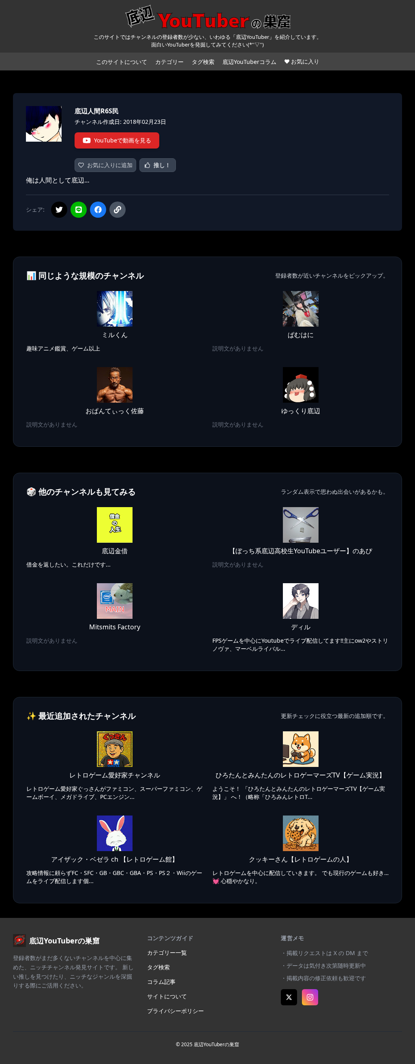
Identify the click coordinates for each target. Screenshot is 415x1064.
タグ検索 (203, 62)
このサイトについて (121, 62)
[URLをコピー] (117, 210)
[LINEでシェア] (79, 210)
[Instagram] (310, 997)
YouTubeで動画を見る (122, 140)
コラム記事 (161, 981)
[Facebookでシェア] (98, 210)
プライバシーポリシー (175, 1011)
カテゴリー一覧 (167, 952)
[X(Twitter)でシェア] (59, 210)
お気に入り (305, 61)
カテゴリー (169, 62)
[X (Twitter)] (289, 997)
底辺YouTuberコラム (249, 62)
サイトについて (167, 996)
